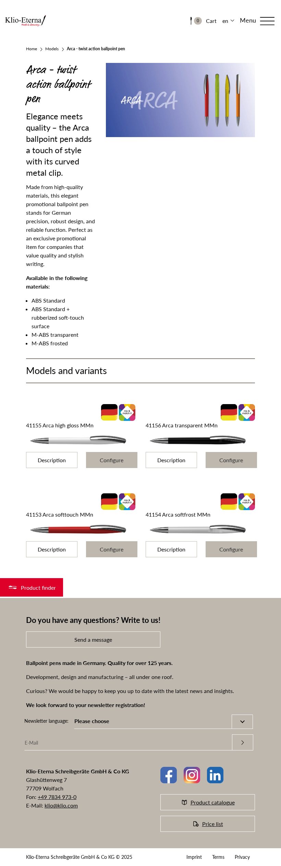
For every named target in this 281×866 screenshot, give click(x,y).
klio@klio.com (61, 805)
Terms (218, 857)
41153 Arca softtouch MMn (59, 514)
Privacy (242, 857)
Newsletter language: (46, 721)
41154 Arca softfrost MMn (178, 514)
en (225, 20)
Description (52, 460)
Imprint (194, 857)
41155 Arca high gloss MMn (60, 425)
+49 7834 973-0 (57, 797)
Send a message (93, 639)
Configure (111, 460)
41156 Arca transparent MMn (182, 425)
